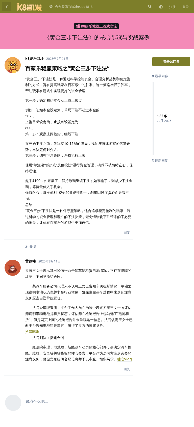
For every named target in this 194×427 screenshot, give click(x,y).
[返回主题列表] (6, 6)
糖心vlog (124, 359)
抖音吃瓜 (32, 331)
